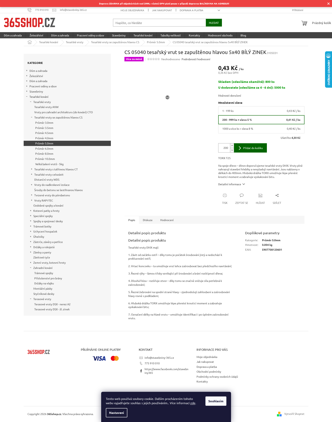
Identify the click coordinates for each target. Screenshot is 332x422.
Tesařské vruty (42, 102)
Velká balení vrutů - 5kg (49, 164)
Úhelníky (38, 236)
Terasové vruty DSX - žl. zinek (52, 309)
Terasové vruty (42, 299)
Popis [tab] (131, 220)
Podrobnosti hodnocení (196, 59)
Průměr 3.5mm (44, 128)
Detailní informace (229, 184)
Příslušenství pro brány (48, 278)
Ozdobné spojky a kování (48, 205)
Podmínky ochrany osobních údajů (217, 376)
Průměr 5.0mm (44, 143)
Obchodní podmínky (209, 371)
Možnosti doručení (229, 95)
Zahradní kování (43, 267)
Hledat (214, 22)
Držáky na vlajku (44, 283)
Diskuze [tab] (148, 220)
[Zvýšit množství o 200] (232, 145)
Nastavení (116, 413)
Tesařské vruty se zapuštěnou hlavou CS (58, 117)
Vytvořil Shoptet (294, 413)
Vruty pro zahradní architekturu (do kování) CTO (63, 112)
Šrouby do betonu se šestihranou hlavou (58, 190)
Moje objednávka (132, 10)
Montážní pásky (42, 288)
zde (192, 403)
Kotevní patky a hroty (46, 210)
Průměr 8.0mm (44, 153)
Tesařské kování (38, 96)
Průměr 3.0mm (44, 122)
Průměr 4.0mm (44, 138)
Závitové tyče (41, 257)
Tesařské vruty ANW (46, 107)
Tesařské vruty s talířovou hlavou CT (56, 169)
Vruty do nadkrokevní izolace (52, 184)
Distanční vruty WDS (46, 179)
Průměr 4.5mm (44, 133)
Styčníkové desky (43, 293)
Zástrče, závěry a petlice (48, 242)
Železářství (36, 76)
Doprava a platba (191, 10)
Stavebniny (36, 91)
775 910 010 (152, 363)
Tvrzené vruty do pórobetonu (52, 195)
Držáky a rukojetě (44, 247)
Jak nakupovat (162, 10)
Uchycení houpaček (45, 231)
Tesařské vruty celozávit (49, 174)
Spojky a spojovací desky (48, 221)
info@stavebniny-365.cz (159, 357)
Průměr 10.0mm (45, 158)
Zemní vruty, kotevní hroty (49, 262)
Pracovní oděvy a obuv (43, 86)
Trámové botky (42, 226)
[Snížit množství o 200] (232, 150)
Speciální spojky (43, 216)
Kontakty (202, 381)
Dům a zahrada (38, 70)
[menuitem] (13, 35)
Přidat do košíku (253, 148)
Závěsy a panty (42, 252)
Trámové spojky (43, 273)
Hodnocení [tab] (167, 220)
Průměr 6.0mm (44, 148)
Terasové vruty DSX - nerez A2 (52, 304)
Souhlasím (215, 401)
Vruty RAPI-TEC (43, 200)
